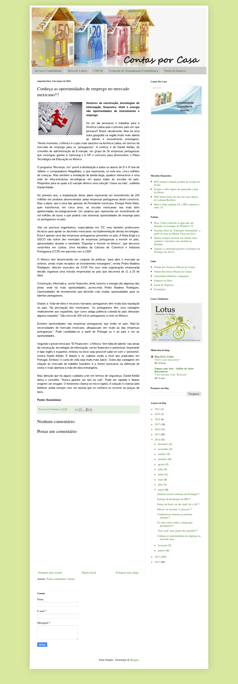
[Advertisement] (88, 542)
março (161, 489)
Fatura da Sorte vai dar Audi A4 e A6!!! (178, 504)
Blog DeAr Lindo (164, 356)
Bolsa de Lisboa (77, 71)
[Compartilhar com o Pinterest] (91, 409)
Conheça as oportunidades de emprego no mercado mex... (179, 537)
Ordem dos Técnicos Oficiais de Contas (174, 267)
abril (160, 484)
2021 (158, 409)
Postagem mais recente (50, 572)
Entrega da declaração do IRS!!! (174, 499)
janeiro (162, 550)
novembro (163, 449)
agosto (161, 464)
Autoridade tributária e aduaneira (171, 276)
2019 (158, 414)
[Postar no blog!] (80, 409)
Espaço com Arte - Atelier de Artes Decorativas (174, 369)
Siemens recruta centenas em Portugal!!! (178, 494)
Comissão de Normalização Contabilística (133, 71)
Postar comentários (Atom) (60, 579)
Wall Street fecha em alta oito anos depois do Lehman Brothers (176, 198)
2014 (158, 439)
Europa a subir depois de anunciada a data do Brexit (176, 190)
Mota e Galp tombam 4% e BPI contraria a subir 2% (176, 206)
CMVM (98, 71)
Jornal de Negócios (164, 285)
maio (161, 479)
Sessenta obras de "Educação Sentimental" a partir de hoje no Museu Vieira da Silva (177, 232)
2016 (158, 429)
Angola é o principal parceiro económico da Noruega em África (177, 250)
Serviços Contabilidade (48, 71)
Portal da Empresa (175, 71)
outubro (162, 454)
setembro (163, 459)
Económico (160, 289)
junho (161, 474)
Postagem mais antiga (127, 572)
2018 (158, 419)
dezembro (163, 444)
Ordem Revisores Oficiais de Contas (173, 271)
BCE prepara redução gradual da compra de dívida (177, 183)
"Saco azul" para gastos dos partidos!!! (177, 530)
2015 (158, 434)
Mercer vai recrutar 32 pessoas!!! (174, 509)
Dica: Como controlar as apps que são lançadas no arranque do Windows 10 (174, 224)
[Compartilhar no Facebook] (87, 409)
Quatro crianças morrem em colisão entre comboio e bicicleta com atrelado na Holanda (175, 241)
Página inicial (89, 572)
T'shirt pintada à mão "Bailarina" (171, 374)
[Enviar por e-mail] (76, 409)
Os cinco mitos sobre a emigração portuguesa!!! (174, 524)
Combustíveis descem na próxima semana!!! (174, 515)
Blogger (135, 659)
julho (161, 469)
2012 (158, 562)
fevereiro (163, 545)
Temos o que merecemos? (167, 359)
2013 (158, 556)
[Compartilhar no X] (84, 409)
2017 (158, 424)
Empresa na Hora (163, 280)
